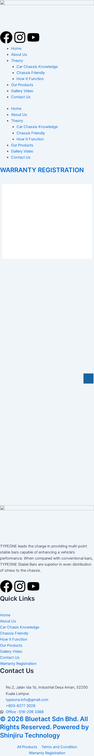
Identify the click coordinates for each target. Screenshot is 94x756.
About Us (19, 54)
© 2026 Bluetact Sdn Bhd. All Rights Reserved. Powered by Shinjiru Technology (44, 727)
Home (16, 48)
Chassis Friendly (31, 72)
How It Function (30, 79)
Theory (17, 60)
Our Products (22, 85)
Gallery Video (22, 91)
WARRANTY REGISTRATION (42, 170)
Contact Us (21, 97)
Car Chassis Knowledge (37, 66)
